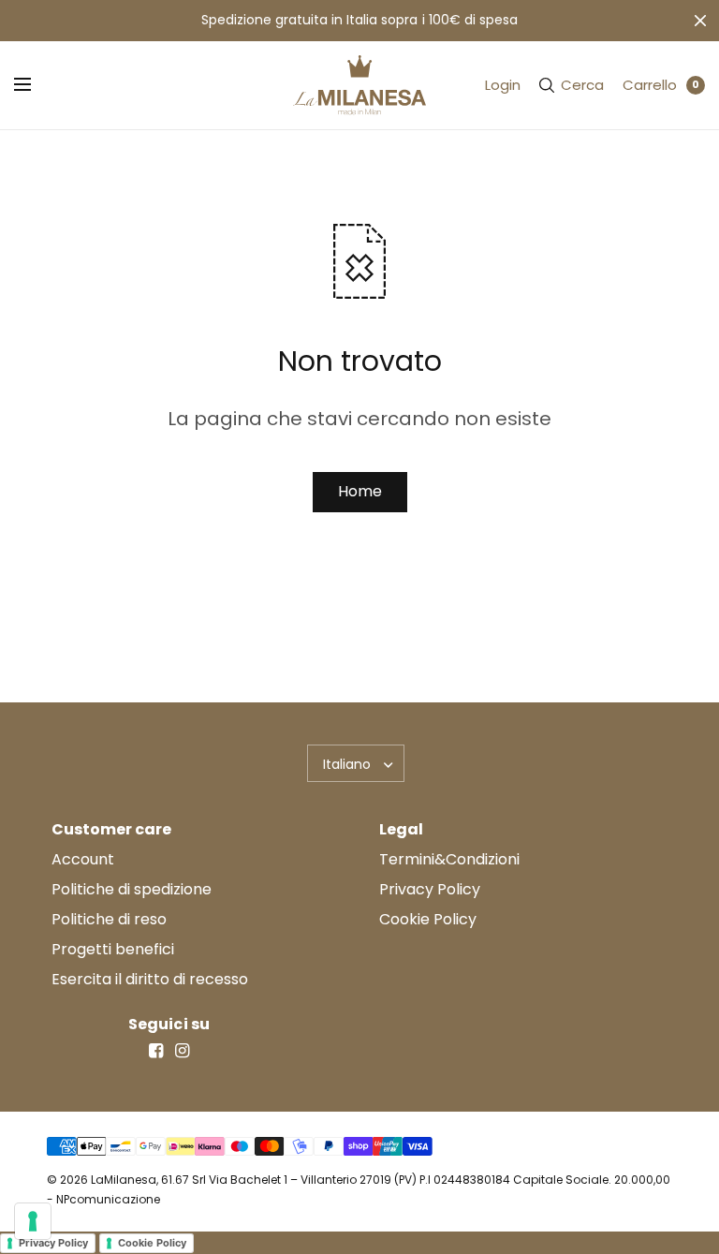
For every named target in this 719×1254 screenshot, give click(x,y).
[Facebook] (155, 1050)
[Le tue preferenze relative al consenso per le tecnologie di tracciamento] (33, 1221)
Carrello (650, 85)
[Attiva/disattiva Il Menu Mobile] (34, 85)
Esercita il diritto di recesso (149, 979)
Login (503, 85)
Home (360, 491)
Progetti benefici (112, 949)
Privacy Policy (429, 889)
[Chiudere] (700, 20)
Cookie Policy (428, 919)
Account (82, 859)
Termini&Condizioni (449, 859)
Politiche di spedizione (131, 889)
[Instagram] (181, 1050)
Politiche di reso (109, 919)
